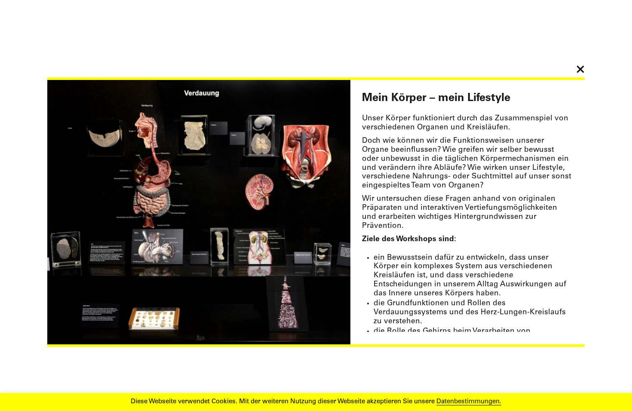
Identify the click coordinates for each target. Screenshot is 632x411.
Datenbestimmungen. (468, 402)
